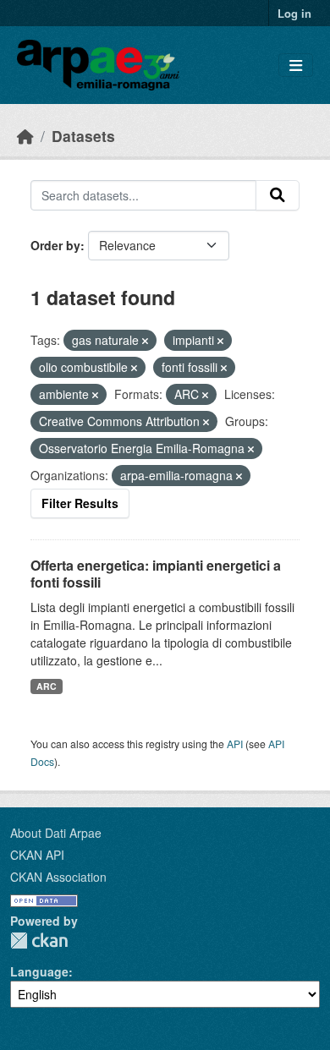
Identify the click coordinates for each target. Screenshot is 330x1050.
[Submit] (278, 195)
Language (39, 971)
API (235, 743)
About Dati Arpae (56, 832)
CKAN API (37, 854)
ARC (46, 686)
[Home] (25, 135)
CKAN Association (58, 876)
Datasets (83, 135)
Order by (55, 245)
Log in (294, 13)
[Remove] (145, 340)
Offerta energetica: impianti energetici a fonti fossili (155, 574)
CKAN (39, 940)
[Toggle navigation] (295, 65)
